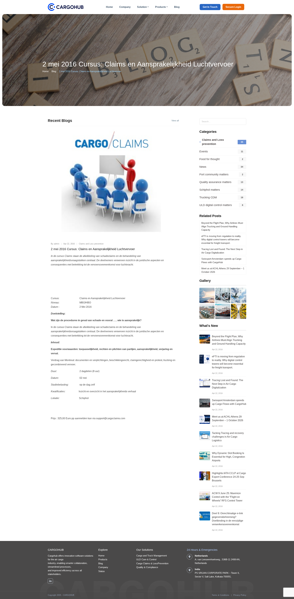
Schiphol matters (209, 189)
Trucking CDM (208, 197)
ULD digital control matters (215, 205)
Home (109, 7)
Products (102, 559)
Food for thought (209, 159)
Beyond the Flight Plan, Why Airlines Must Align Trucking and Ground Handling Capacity (222, 226)
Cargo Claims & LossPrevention (152, 563)
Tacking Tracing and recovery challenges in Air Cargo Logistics (228, 437)
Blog (177, 7)
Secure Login (233, 7)
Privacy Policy (239, 595)
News (202, 166)
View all (175, 120)
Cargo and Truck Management (151, 555)
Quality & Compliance (147, 567)
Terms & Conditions (220, 595)
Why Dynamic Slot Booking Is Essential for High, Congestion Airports (228, 457)
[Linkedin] (50, 581)
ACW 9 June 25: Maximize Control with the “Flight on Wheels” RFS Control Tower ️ (227, 497)
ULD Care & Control (146, 559)
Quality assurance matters (215, 182)
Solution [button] (142, 7)
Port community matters (213, 174)
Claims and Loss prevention (213, 141)
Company (125, 7)
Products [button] (160, 7)
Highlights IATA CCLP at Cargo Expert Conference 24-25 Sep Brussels (229, 477)
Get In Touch (210, 7)
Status (101, 571)
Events (203, 151)
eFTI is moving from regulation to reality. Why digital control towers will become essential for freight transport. (221, 239)
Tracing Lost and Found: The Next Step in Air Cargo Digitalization (227, 384)
